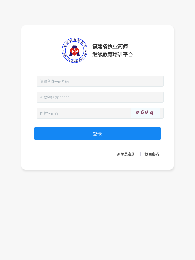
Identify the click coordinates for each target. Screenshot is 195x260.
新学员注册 (126, 154)
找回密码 (152, 154)
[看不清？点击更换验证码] (145, 113)
